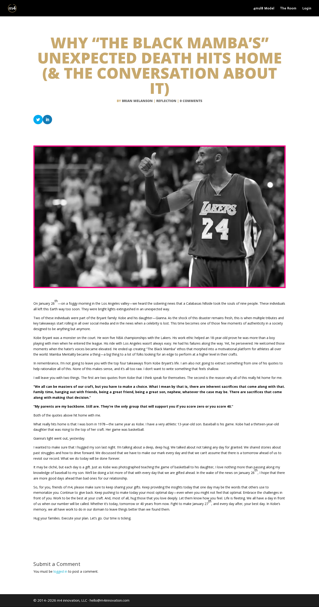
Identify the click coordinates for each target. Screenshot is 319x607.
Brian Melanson (137, 101)
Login (307, 8)
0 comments (191, 101)
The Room (288, 8)
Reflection (166, 101)
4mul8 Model (263, 8)
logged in (60, 571)
